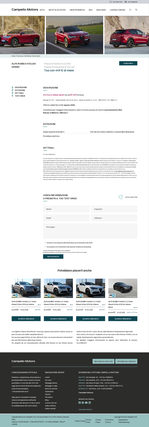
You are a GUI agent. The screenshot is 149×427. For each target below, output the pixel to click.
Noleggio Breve (51, 383)
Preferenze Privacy (109, 421)
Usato (47, 377)
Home (13, 56)
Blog (47, 400)
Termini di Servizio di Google (79, 252)
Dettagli (19, 93)
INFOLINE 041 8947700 (103, 361)
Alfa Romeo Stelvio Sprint (32, 56)
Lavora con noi (117, 9)
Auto (42, 9)
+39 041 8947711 (116, 386)
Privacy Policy (67, 252)
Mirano (82, 383)
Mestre (82, 377)
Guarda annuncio (26, 319)
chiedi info (128, 63)
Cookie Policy (98, 421)
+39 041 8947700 (131, 197)
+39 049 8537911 (107, 380)
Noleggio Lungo (51, 386)
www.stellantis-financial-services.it (124, 171)
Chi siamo (49, 397)
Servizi (47, 394)
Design (83, 421)
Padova (82, 380)
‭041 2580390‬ (132, 2)
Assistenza (49, 391)
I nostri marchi (77, 9)
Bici (90, 9)
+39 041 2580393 (106, 377)
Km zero (48, 380)
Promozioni (19, 56)
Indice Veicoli (50, 408)
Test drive (20, 95)
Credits (77, 421)
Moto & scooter (57, 9)
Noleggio (101, 9)
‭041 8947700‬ (117, 2)
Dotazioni (20, 90)
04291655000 (106, 388)
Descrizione (21, 87)
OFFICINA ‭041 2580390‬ (126, 361)
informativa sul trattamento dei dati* (79, 243)
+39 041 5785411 (111, 383)
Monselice (83, 388)
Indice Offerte (50, 405)
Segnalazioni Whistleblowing (124, 421)
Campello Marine (85, 409)
